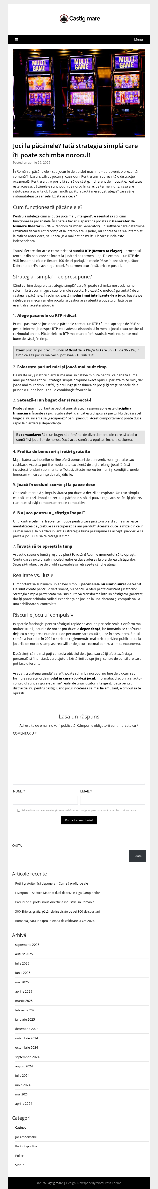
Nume (19, 791)
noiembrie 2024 (26, 1038)
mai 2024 (22, 1094)
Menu (138, 39)
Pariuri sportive (26, 1146)
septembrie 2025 (27, 945)
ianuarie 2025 (25, 1019)
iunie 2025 (22, 973)
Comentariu (25, 733)
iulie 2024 (22, 1075)
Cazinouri (22, 1127)
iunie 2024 (22, 1085)
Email (86, 791)
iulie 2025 (22, 963)
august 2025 (24, 954)
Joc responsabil (26, 1137)
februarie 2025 (25, 1010)
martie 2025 (24, 1001)
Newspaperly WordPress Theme (99, 1183)
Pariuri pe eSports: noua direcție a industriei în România (54, 902)
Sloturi (19, 1165)
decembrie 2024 (26, 1029)
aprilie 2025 (23, 991)
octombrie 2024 (26, 1047)
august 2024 (24, 1066)
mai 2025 (22, 982)
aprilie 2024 (23, 1103)
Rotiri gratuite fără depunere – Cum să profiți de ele (51, 883)
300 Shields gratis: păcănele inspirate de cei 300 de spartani (57, 911)
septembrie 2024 (27, 1057)
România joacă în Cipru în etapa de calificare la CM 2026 (55, 921)
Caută (17, 845)
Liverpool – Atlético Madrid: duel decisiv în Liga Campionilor (57, 893)
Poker (19, 1156)
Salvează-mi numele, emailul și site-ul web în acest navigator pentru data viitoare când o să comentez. (79, 810)
